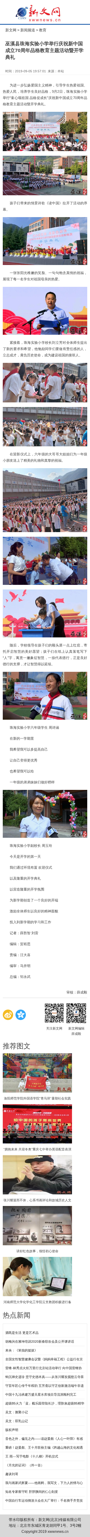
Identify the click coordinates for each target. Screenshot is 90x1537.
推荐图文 (16, 1046)
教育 (42, 30)
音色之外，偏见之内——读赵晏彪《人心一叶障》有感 (44, 1439)
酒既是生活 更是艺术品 (22, 1333)
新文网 (10, 30)
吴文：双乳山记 (16, 1421)
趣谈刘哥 (11, 1474)
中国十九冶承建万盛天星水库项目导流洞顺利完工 (40, 1394)
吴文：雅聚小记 (16, 1412)
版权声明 (11, 1430)
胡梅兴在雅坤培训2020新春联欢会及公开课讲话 (39, 1341)
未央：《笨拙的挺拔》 (21, 1350)
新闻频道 (27, 30)
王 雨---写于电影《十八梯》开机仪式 (31, 1456)
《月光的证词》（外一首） (24, 1465)
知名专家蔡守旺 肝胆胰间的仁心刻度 (31, 1492)
